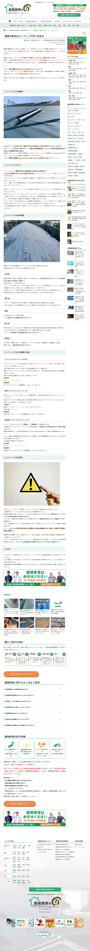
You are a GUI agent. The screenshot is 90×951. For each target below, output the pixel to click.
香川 (74, 93)
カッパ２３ (13, 409)
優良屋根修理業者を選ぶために (64, 847)
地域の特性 (72, 141)
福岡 (70, 97)
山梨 (84, 75)
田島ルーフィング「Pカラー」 (13, 380)
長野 (70, 77)
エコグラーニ (72, 120)
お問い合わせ (78, 21)
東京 (70, 70)
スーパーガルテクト (74, 129)
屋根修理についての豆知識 (62, 859)
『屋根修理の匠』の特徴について (46, 844)
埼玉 (81, 68)
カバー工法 (82, 120)
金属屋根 (82, 172)
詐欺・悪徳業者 (73, 172)
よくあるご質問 (67, 21)
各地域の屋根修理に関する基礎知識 (65, 857)
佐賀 (74, 97)
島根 (74, 88)
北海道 (71, 62)
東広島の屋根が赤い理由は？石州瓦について (79, 211)
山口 (84, 88)
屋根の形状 (72, 144)
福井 (81, 75)
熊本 (81, 97)
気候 (79, 160)
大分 (84, 97)
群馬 (77, 68)
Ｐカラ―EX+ (19, 407)
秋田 (70, 64)
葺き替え (71, 169)
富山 (74, 75)
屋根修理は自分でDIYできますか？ (17, 713)
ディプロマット (73, 132)
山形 (74, 64)
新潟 (70, 75)
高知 (81, 93)
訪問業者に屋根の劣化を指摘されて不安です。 (21, 725)
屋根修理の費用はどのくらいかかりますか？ (20, 695)
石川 (77, 75)
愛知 (81, 77)
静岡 (77, 77)
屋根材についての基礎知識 (62, 849)
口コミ (76, 138)
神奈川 (74, 70)
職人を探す (40, 847)
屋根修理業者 (72, 154)
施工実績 (57, 21)
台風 (82, 138)
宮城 (82, 62)
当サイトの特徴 (18, 21)
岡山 (77, 88)
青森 (75, 62)
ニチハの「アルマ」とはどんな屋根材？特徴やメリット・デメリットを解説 (79, 226)
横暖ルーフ (72, 160)
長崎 (77, 97)
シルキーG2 (72, 126)
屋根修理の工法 (73, 147)
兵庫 (81, 81)
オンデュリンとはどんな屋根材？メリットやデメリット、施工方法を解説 (79, 188)
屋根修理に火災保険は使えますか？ (17, 689)
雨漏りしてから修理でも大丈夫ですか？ (18, 701)
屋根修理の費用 (73, 151)
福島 (77, 64)
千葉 (84, 68)
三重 (84, 77)
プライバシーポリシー (80, 847)
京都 (74, 81)
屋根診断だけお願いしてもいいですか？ (18, 707)
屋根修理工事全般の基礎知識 (57, 40)
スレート (80, 126)
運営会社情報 (78, 844)
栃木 (74, 68)
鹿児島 (74, 99)
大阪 (77, 81)
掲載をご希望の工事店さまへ (69, 15)
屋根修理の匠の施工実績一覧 (45, 849)
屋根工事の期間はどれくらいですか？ (18, 719)
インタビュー (72, 116)
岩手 (78, 62)
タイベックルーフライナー (18, 445)
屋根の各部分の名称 (77, 241)
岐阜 (74, 77)
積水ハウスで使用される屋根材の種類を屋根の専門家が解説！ (79, 195)
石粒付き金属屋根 (73, 166)
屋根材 (63, 44)
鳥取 (70, 88)
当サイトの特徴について (19, 803)
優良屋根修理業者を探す (32, 21)
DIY (70, 110)
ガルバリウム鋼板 (73, 123)
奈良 (84, 81)
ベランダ (82, 132)
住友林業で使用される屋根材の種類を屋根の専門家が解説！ (79, 218)
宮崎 (70, 99)
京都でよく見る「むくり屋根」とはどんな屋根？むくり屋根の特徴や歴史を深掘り (79, 203)
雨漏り (71, 175)
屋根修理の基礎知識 (47, 21)
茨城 (70, 68)
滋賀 (70, 81)
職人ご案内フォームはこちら (21, 674)
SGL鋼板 (76, 110)
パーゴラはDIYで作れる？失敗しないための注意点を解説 (79, 234)
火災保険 (71, 163)
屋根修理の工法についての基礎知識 (40, 40)
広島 (81, 88)
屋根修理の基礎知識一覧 (62, 844)
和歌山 (71, 83)
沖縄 (78, 99)
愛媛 (77, 93)
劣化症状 (81, 135)
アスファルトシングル (75, 113)
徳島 (70, 93)
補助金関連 (79, 169)
